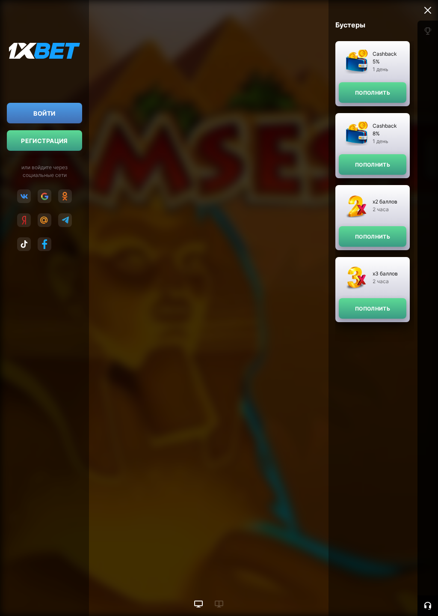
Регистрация (44, 140)
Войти (44, 113)
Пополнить (372, 93)
